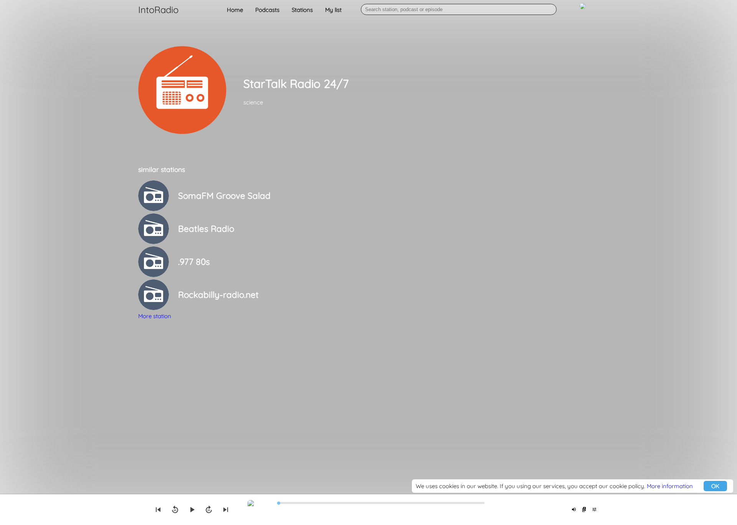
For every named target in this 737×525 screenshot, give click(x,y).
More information (670, 486)
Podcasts (267, 9)
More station (154, 316)
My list (333, 9)
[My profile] (583, 10)
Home (235, 9)
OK (715, 486)
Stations (302, 9)
